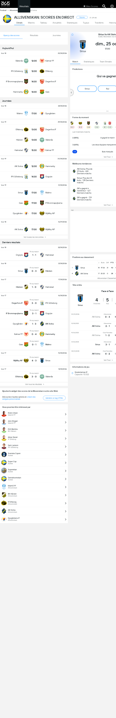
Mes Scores (92, 6)
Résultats (24, 6)
